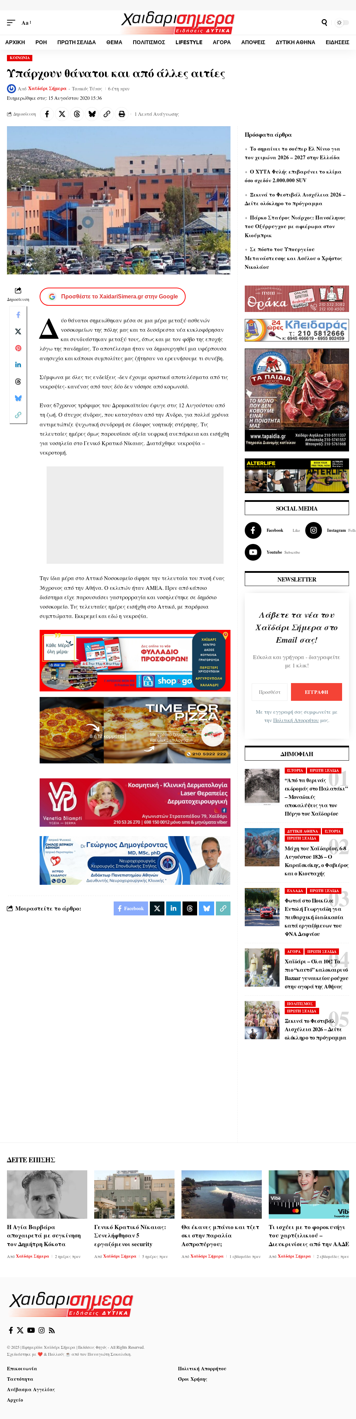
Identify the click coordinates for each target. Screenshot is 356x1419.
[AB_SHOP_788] (135, 660)
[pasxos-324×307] (297, 399)
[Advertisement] (135, 515)
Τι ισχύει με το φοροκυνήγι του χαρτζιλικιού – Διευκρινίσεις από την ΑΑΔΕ (309, 1235)
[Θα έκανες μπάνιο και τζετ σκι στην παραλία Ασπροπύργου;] (221, 1194)
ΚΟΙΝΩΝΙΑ (20, 58)
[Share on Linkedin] (18, 364)
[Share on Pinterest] (18, 348)
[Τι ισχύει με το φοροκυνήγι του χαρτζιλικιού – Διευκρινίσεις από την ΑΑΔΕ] (309, 1194)
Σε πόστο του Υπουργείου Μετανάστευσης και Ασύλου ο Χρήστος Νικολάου (293, 258)
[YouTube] (31, 1330)
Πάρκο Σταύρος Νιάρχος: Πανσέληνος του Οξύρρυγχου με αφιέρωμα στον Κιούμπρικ (295, 226)
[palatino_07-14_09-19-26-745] (135, 729)
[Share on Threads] (77, 114)
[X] (20, 1330)
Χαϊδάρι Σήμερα (47, 88)
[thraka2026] (297, 298)
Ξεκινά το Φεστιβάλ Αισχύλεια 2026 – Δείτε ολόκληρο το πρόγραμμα (315, 1029)
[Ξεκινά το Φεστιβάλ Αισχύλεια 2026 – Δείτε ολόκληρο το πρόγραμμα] (262, 1020)
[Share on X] (62, 114)
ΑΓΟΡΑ (294, 951)
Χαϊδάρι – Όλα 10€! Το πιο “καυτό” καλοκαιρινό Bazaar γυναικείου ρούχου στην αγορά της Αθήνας (316, 973)
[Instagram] (42, 1330)
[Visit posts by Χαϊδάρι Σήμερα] (11, 88)
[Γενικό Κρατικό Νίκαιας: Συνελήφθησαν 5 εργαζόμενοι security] (134, 1194)
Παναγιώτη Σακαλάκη (109, 1354)
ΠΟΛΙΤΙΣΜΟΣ (300, 1004)
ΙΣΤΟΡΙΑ (295, 770)
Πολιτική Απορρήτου (296, 720)
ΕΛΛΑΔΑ (295, 890)
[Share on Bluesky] (92, 114)
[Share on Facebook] (47, 114)
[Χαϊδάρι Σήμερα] (178, 22)
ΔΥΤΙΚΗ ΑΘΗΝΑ (302, 831)
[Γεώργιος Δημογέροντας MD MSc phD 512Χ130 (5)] (135, 860)
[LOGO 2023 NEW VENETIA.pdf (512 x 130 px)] (135, 801)
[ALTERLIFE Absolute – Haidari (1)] (297, 475)
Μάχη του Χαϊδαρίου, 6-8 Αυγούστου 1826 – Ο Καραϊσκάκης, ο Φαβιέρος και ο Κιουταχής (317, 860)
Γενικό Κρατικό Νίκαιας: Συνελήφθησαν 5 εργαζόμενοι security (130, 1235)
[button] (13, 22)
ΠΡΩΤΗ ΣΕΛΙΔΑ (324, 770)
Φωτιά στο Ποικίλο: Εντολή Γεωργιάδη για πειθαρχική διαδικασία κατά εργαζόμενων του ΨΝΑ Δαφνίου (314, 917)
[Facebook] (272, 530)
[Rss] (52, 1330)
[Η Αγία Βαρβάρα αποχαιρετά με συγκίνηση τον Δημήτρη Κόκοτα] (47, 1194)
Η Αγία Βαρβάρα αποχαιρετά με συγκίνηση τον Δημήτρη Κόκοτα (44, 1235)
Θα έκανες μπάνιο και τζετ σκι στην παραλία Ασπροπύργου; (220, 1235)
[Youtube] (272, 552)
